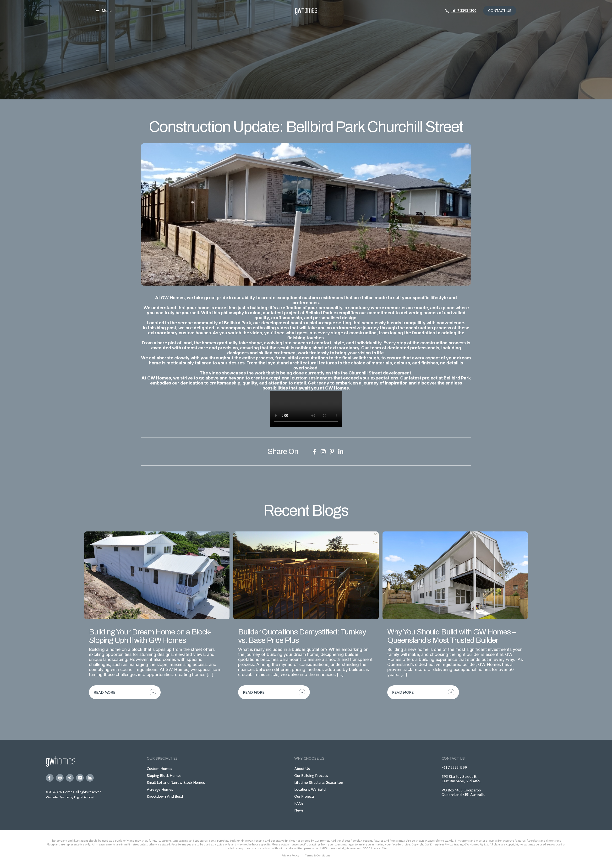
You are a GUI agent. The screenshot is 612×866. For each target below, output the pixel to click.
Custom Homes (159, 768)
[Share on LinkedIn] (340, 451)
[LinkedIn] (80, 778)
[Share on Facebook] (314, 451)
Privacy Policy (290, 855)
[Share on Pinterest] (332, 451)
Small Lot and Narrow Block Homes (176, 782)
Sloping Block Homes (164, 775)
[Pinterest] (70, 778)
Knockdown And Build (165, 796)
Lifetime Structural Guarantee (318, 782)
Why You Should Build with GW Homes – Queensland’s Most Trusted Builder (451, 636)
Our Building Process (311, 775)
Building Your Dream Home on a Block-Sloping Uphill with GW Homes (150, 636)
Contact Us (499, 10)
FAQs (298, 803)
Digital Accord (84, 797)
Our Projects (304, 796)
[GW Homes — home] (306, 10)
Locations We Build (310, 789)
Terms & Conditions (317, 855)
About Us (302, 768)
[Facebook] (50, 778)
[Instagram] (60, 778)
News (299, 810)
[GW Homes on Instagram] (323, 451)
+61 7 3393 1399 (454, 767)
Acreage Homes (160, 789)
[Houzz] (90, 778)
